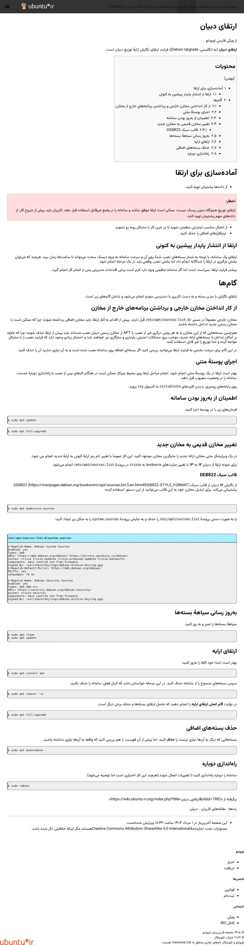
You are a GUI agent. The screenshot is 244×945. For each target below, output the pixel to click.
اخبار (230, 862)
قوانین (229, 890)
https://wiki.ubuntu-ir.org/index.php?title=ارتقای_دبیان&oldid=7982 (166, 799)
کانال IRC (144, 6)
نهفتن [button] (229, 79)
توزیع (128, 50)
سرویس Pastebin (123, 6)
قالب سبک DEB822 (110, 485)
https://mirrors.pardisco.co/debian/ (99, 555)
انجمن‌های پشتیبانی (211, 6)
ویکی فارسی (187, 6)
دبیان (119, 50)
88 (7, 7)
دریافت (229, 868)
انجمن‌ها (238, 879)
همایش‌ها (158, 6)
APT (127, 333)
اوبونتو (232, 6)
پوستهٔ (200, 373)
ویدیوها (172, 6)
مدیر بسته (206, 297)
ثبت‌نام (229, 896)
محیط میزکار (126, 373)
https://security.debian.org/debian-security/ (54, 589)
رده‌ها (233, 809)
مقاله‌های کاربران (213, 809)
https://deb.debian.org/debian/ (43, 555)
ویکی (230, 917)
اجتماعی (238, 906)
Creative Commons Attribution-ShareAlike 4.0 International (141, 829)
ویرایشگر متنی (216, 456)
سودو (149, 297)
